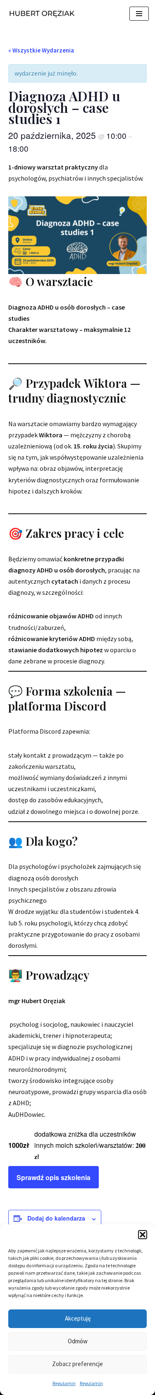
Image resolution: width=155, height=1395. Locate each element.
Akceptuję (78, 1318)
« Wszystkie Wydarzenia (41, 50)
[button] (142, 1234)
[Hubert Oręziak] (43, 13)
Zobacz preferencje (77, 1364)
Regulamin (64, 1383)
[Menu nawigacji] (139, 14)
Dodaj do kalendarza (56, 1218)
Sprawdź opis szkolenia (54, 1177)
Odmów (78, 1341)
